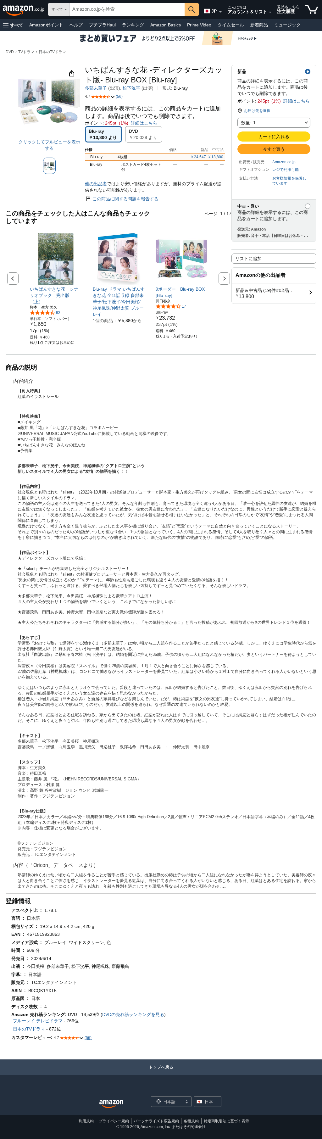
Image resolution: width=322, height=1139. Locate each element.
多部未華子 (96, 88)
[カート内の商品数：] (312, 9)
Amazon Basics (165, 24)
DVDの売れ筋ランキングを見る (133, 1014)
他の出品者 (96, 183)
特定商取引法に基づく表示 (226, 1121)
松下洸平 (131, 88)
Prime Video (199, 24)
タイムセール (231, 24)
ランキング (133, 24)
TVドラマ (26, 52)
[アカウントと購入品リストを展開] (270, 12)
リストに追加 (248, 258)
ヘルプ (76, 24)
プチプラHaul (102, 24)
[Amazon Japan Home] (111, 1104)
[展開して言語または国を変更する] (220, 12)
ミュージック (287, 24)
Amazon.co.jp (284, 162)
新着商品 (259, 24)
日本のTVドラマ (52, 52)
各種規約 (191, 1121)
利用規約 (86, 1121)
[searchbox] (127, 9)
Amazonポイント (46, 24)
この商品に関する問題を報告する (125, 198)
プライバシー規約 (114, 1121)
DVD (10, 52)
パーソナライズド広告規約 (156, 1121)
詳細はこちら (296, 100)
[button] (13, 25)
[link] (56, 295)
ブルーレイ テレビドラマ (38, 1020)
